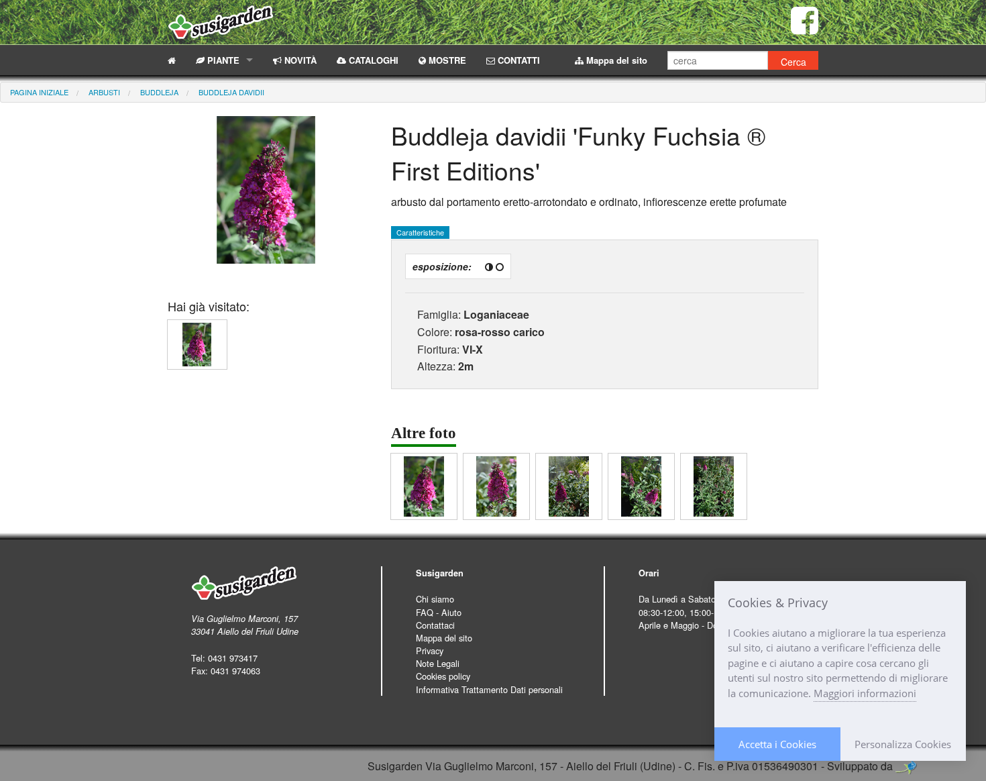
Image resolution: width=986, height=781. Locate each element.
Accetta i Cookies (777, 744)
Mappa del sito (615, 60)
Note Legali (437, 663)
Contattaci (435, 625)
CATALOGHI (372, 60)
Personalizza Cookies (903, 744)
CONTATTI (517, 60)
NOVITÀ (299, 60)
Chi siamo (435, 598)
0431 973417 (233, 658)
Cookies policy (443, 676)
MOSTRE (446, 60)
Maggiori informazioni (865, 693)
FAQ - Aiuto (438, 612)
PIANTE (222, 60)
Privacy (429, 650)
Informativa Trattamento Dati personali (489, 689)
